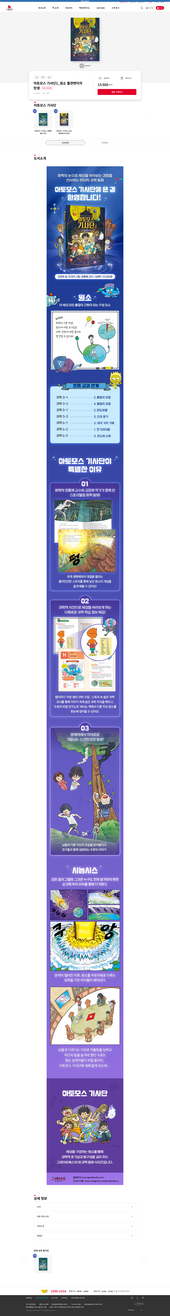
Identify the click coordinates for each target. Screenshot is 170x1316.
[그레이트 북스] (9, 7)
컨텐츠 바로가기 (85, 1)
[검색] (142, 7)
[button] (85, 65)
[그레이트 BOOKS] (139, 1304)
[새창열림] (132, 1298)
